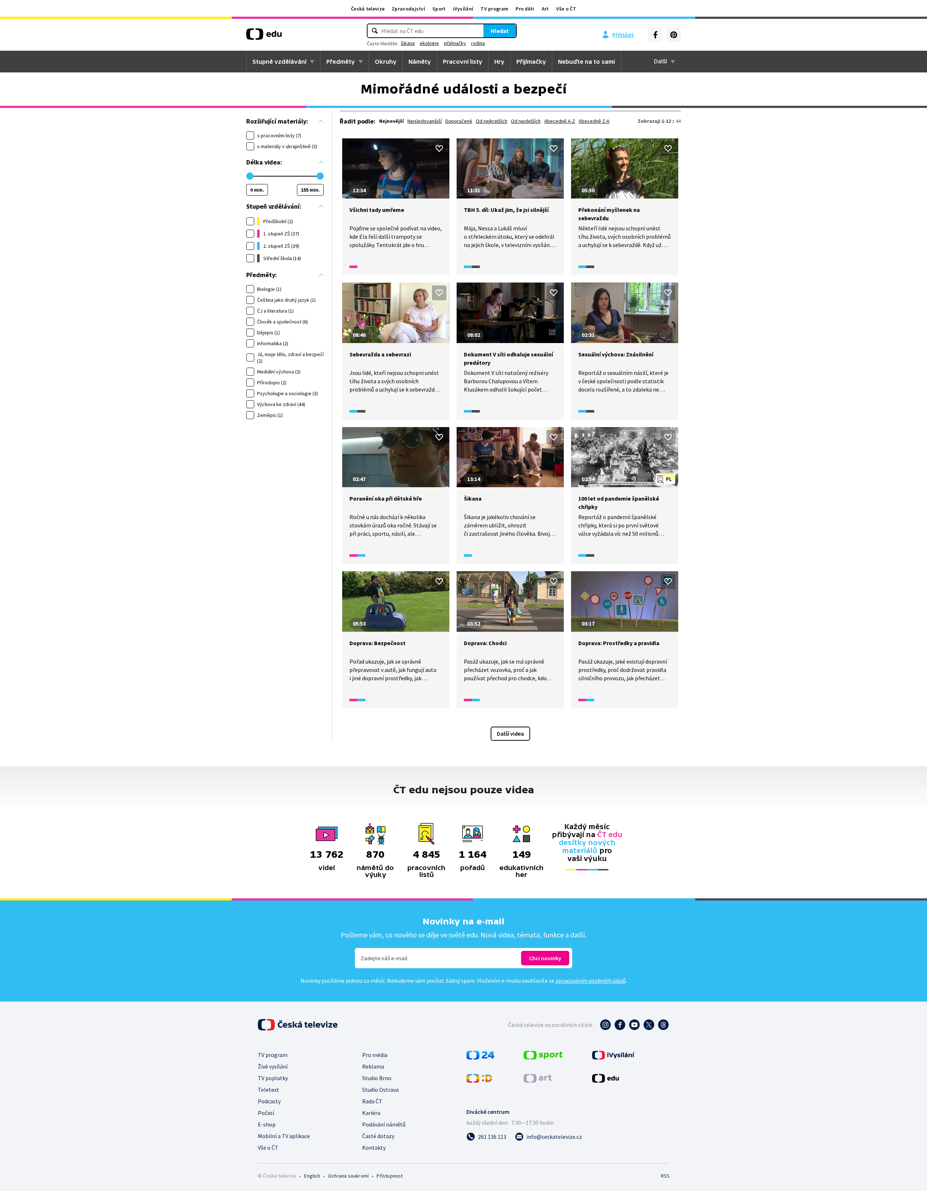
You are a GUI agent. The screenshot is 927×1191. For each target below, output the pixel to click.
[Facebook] (655, 35)
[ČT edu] (264, 36)
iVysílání (463, 8)
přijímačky (455, 43)
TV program (494, 8)
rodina (478, 43)
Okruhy (386, 61)
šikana (408, 43)
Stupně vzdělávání (279, 61)
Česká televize (368, 8)
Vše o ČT (566, 8)
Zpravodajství (408, 8)
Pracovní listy (462, 61)
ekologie (429, 43)
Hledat (500, 30)
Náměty (419, 61)
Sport (439, 8)
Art (545, 8)
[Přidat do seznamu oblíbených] (439, 148)
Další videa (510, 733)
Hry (499, 61)
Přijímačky (531, 61)
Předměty (340, 61)
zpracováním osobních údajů (590, 980)
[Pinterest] (673, 35)
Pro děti (525, 8)
